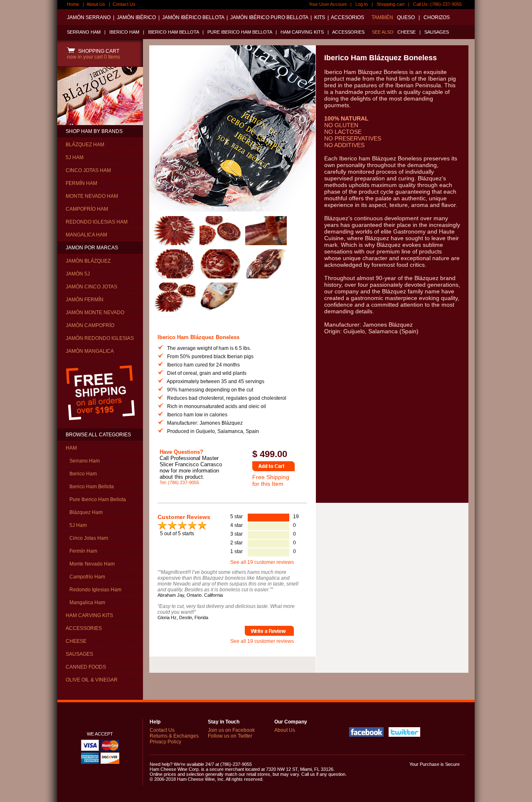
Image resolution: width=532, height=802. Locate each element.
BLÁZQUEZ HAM (85, 145)
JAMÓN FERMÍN (84, 300)
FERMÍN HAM (81, 183)
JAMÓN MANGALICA (90, 351)
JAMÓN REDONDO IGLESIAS (100, 338)
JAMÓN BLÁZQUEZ (88, 261)
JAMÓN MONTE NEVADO (95, 312)
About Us (95, 4)
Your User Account (328, 4)
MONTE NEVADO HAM (92, 196)
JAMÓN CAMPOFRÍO (90, 325)
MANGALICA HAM (86, 235)
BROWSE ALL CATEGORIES (98, 435)
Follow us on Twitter (230, 736)
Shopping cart (390, 4)
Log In (361, 4)
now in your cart (93, 57)
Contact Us (124, 4)
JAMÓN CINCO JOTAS (91, 287)
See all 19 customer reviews (262, 562)
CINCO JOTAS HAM (88, 170)
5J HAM (75, 157)
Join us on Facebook (231, 730)
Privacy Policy (165, 742)
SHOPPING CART (97, 51)
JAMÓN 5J (78, 274)
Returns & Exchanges (174, 736)
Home (73, 4)
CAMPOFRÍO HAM (87, 209)
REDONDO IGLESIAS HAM (97, 222)
